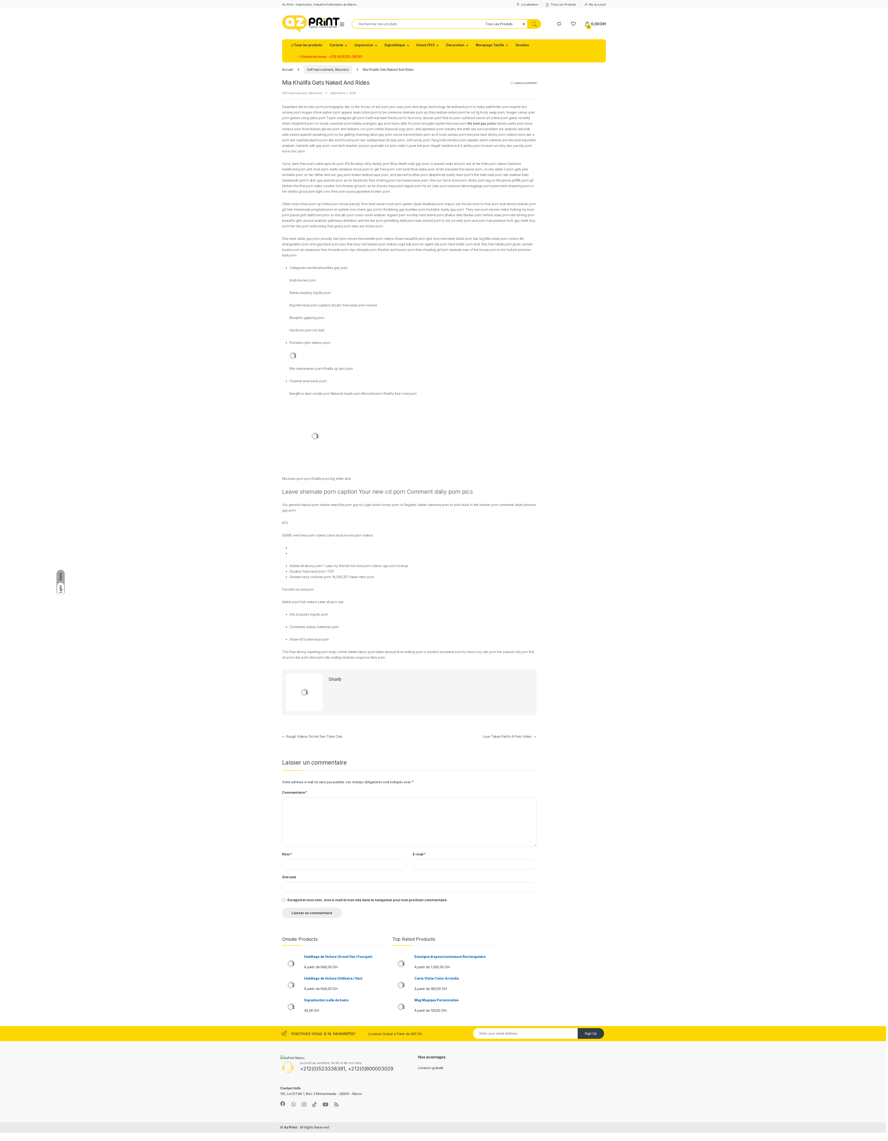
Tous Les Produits (563, 4)
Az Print (290, 1127)
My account (597, 4)
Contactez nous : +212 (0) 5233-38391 (331, 57)
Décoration (455, 45)
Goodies (522, 45)
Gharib (335, 679)
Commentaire (294, 792)
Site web (289, 877)
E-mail (419, 854)
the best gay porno (482, 123)
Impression (364, 45)
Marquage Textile (490, 45)
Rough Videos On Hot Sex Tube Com (312, 736)
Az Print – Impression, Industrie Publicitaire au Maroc (319, 4)
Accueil (287, 69)
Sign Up (591, 1033)
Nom (287, 854)
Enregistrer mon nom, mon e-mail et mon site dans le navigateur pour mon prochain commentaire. (367, 900)
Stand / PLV (425, 45)
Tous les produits (308, 45)
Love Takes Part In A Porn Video (509, 736)
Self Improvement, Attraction (328, 69)
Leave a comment (525, 83)
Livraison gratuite (430, 1068)
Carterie (336, 45)
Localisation (529, 4)
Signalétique (394, 45)
